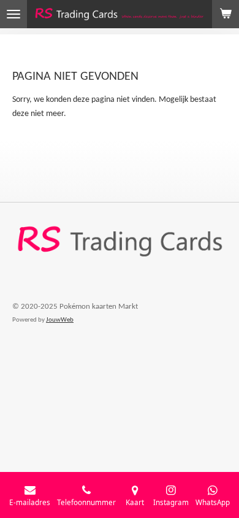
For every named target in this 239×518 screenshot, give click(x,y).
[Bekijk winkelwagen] (225, 14)
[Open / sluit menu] (13, 14)
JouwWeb (60, 320)
